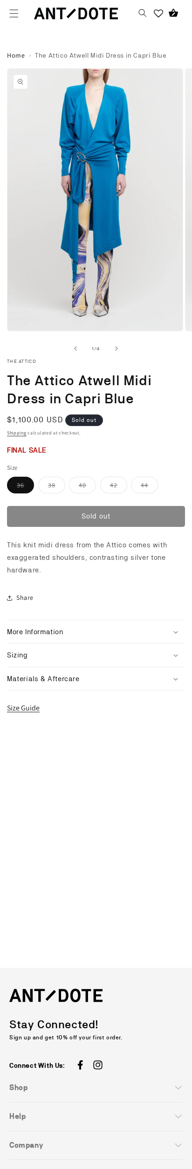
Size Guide (23, 708)
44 (149, 487)
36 (25, 487)
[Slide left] (75, 348)
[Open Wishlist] (158, 13)
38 (56, 487)
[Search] (142, 13)
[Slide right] (116, 348)
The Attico (21, 361)
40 (87, 487)
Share (25, 597)
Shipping (17, 433)
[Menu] (14, 13)
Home (16, 55)
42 (118, 487)
